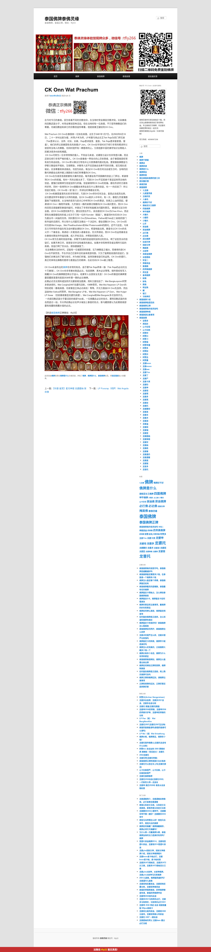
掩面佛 (145, 247)
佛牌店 (142, 162)
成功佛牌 (146, 238)
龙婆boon (147, 363)
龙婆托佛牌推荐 (145, 776)
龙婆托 (145, 405)
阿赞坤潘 (146, 345)
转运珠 (145, 287)
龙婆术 (145, 417)
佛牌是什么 (64, 375)
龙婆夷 (145, 399)
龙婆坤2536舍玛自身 (147, 896)
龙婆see (146, 369)
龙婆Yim (146, 372)
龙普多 (145, 466)
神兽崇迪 (146, 263)
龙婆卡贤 (146, 381)
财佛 (144, 278)
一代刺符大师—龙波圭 (148, 782)
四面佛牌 (146, 208)
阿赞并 (145, 354)
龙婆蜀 (145, 451)
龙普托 (145, 469)
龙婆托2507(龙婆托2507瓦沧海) (152, 724)
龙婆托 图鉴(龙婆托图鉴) (149, 706)
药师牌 (141, 534)
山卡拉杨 (146, 329)
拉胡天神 (146, 241)
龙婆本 (145, 414)
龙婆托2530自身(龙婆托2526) (151, 779)
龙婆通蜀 (146, 457)
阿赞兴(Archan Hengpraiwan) (152, 697)
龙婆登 (145, 433)
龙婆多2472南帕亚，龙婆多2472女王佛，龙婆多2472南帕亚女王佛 (152, 865)
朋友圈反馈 (152, 76)
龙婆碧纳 (146, 436)
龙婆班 (145, 427)
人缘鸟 (145, 199)
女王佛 (156, 498)
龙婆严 (145, 378)
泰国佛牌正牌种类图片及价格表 (152, 760)
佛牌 (77, 76)
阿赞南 (145, 342)
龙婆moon (147, 366)
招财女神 (146, 244)
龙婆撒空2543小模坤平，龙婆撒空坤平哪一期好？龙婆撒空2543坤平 (152, 813)
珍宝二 (145, 260)
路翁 (144, 284)
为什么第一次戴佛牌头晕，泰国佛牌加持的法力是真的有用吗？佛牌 (152, 835)
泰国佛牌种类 (145, 311)
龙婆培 (145, 390)
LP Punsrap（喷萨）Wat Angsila (113, 388)
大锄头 (145, 214)
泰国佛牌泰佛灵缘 (62, 18)
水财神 (145, 250)
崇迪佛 (145, 226)
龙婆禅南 (146, 439)
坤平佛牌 (146, 211)
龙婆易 (145, 411)
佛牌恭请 (143, 166)
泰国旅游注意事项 (146, 314)
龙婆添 (145, 420)
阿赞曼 (145, 360)
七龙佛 (145, 190)
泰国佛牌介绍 (145, 299)
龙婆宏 (145, 402)
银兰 (144, 293)
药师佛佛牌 (147, 269)
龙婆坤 (145, 387)
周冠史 (145, 323)
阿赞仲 (145, 332)
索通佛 (145, 266)
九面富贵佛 (147, 193)
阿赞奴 (145, 351)
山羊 (144, 223)
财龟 (144, 281)
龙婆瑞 (145, 430)
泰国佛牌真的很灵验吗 (148, 308)
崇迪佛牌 (146, 229)
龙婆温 (145, 423)
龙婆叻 (145, 384)
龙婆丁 (145, 375)
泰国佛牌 (100, 76)
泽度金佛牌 (147, 253)
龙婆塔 (145, 393)
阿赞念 (145, 357)
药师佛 (150, 530)
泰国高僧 (126, 76)
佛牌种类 (143, 175)
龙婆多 (145, 396)
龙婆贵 (155, 551)
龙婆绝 (145, 448)
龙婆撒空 (146, 408)
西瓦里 (145, 272)
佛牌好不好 (147, 202)
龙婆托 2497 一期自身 (148, 917)
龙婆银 (145, 463)
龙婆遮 (145, 460)
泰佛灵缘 (143, 184)
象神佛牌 (146, 275)
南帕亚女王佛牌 (149, 205)
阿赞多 (145, 348)
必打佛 (145, 232)
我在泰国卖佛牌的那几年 (149, 178)
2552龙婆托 (144, 754)
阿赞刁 (145, 338)
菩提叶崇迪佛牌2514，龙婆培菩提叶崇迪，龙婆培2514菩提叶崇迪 (152, 844)
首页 (55, 76)
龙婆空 (145, 442)
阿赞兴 (145, 335)
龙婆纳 (145, 445)
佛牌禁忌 (143, 172)
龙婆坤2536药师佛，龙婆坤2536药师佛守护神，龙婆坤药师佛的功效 (152, 712)
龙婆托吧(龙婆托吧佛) (148, 757)
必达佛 (145, 235)
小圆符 (145, 217)
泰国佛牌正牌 (145, 305)
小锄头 (145, 220)
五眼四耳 (146, 196)
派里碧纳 (146, 257)
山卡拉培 (146, 326)
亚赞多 (145, 320)
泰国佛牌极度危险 (146, 302)
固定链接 (115, 375)
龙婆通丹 (146, 454)
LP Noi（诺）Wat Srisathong (152, 733)
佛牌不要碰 (144, 159)
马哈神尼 (146, 296)
